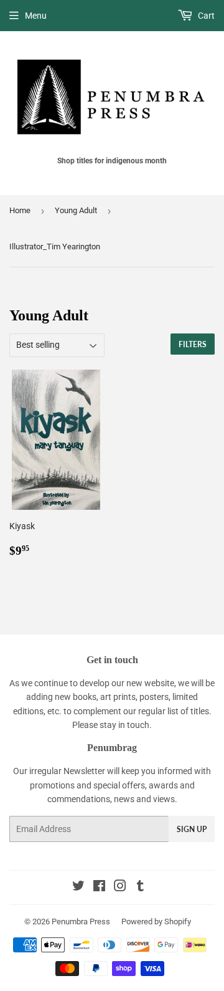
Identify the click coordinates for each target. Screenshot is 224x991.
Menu (36, 16)
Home (19, 210)
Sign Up (192, 829)
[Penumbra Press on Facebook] (99, 888)
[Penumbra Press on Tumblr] (140, 888)
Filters (193, 344)
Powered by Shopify (156, 921)
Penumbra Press (81, 921)
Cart (205, 16)
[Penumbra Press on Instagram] (120, 888)
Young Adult (76, 210)
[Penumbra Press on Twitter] (78, 888)
